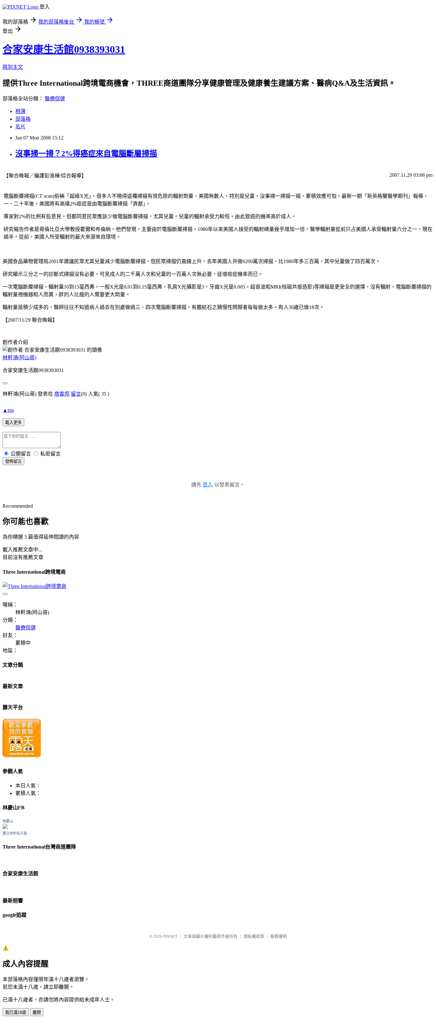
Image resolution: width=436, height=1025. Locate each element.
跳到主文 (13, 67)
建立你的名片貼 (15, 833)
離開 (37, 1012)
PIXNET (170, 936)
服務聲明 (278, 936)
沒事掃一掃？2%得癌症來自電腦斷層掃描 (86, 153)
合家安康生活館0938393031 (64, 49)
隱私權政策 (254, 936)
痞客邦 (62, 394)
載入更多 (13, 422)
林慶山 (8, 821)
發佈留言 (13, 461)
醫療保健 (55, 98)
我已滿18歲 (15, 1012)
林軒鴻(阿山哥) (19, 357)
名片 (20, 126)
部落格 (23, 119)
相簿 (20, 111)
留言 (76, 394)
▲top (8, 410)
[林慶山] (5, 827)
